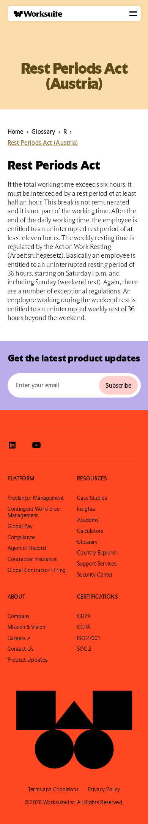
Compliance (21, 537)
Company (19, 616)
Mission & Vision (27, 627)
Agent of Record (27, 548)
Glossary (87, 542)
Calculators (90, 531)
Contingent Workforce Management (34, 512)
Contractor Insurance (32, 559)
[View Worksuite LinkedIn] (12, 445)
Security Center (95, 574)
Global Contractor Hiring (37, 570)
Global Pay (20, 526)
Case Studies (92, 497)
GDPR (84, 616)
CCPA (83, 627)
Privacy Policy (104, 789)
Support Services (97, 563)
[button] (133, 13)
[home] (35, 14)
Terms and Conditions (53, 789)
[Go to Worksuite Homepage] (74, 726)
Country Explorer (97, 552)
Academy (88, 520)
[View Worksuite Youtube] (36, 445)
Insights (86, 508)
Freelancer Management (36, 497)
